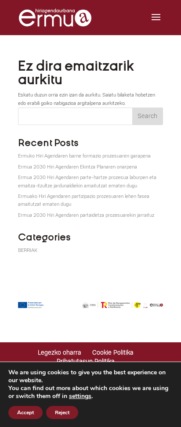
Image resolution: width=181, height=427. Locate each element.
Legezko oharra (59, 353)
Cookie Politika (113, 353)
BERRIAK (27, 250)
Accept (25, 412)
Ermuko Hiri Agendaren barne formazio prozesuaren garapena (84, 156)
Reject (62, 412)
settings (80, 396)
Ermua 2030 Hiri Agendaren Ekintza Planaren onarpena (77, 167)
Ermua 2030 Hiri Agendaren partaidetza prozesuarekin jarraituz (86, 215)
